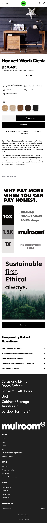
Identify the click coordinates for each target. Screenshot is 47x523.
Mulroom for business (9, 477)
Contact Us (6, 498)
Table (3, 442)
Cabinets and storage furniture (12, 453)
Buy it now (23, 125)
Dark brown (28, 108)
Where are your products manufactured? (18, 363)
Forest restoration (8, 470)
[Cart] (44, 3)
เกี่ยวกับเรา (5, 467)
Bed (3, 449)
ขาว (12, 108)
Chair (4, 446)
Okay (43, 508)
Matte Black (35, 108)
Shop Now (23, 325)
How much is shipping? (10, 368)
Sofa (3, 439)
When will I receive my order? (13, 358)
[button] (23, 176)
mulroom (26, 515)
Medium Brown (20, 108)
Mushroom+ (6, 494)
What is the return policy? (12, 348)
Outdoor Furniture (8, 456)
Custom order (6, 487)
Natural (5, 108)
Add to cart (32, 118)
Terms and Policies (23, 519)
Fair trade (5, 473)
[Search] (7, 3)
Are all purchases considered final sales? (18, 353)
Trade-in (5, 491)
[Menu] (2, 3)
